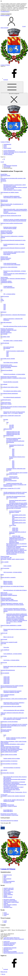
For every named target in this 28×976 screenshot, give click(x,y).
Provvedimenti (6, 348)
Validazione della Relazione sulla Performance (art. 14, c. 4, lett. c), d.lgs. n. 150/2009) (16, 616)
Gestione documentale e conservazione (9, 815)
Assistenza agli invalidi (8, 153)
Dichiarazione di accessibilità (10, 951)
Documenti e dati (7, 882)
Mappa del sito (4, 971)
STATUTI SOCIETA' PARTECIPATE (15, 351)
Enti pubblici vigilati (5, 336)
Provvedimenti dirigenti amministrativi (9, 393)
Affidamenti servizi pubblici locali (11, 478)
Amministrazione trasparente (9, 947)
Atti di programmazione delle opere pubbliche (11, 706)
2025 (4, 304)
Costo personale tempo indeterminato (11, 264)
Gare (7, 422)
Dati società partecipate (8, 347)
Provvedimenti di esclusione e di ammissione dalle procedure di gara (16, 544)
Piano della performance (6, 322)
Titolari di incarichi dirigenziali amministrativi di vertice (13, 240)
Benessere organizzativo (6, 332)
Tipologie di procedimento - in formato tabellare (14, 374)
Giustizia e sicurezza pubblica (10, 900)
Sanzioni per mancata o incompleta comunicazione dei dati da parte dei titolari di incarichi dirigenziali (14, 220)
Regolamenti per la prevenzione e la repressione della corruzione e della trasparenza (14, 782)
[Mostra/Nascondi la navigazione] (12, 87)
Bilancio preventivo (7, 581)
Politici (5, 880)
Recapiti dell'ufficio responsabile (10, 381)
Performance (3, 312)
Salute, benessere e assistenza (10, 904)
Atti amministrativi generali (9, 186)
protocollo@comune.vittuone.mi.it (11, 937)
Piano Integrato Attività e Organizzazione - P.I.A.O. (15, 792)
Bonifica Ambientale (11, 739)
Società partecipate (5, 343)
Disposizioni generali (5, 175)
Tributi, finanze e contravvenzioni (11, 902)
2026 (13, 455)
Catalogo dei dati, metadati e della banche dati (13, 799)
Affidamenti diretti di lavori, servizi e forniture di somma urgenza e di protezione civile (17, 540)
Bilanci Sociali (4, 592)
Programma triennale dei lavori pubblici (18, 503)
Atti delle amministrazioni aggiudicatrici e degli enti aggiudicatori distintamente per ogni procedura (15, 493)
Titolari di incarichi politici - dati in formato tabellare (15, 209)
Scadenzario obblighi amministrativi (11, 196)
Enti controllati (7, 166)
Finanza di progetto (7, 486)
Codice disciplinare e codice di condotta (12, 190)
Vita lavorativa (6, 890)
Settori (4, 876)
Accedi (2, 161)
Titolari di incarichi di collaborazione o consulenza (12, 236)
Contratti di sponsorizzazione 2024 (14, 483)
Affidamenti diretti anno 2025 (13, 433)
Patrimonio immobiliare (6, 598)
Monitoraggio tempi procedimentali (9, 376)
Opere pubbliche (4, 696)
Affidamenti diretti (7, 429)
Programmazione (10, 442)
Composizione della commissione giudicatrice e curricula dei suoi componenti (16, 547)
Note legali (5, 950)
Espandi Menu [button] (4, 174)
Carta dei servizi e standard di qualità (9, 642)
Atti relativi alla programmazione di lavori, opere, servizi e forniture (15, 497)
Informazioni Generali (8, 435)
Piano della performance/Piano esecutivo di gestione (15, 326)
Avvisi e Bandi (12, 525)
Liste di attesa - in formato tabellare (11, 660)
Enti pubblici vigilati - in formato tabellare (12, 340)
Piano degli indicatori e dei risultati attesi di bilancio (12, 586)
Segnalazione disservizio (9, 944)
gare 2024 (11, 427)
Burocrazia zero (4, 200)
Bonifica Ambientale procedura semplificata (16, 737)
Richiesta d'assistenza (8, 945)
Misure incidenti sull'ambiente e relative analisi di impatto (13, 741)
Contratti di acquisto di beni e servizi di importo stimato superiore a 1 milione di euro (16, 549)
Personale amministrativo (9, 881)
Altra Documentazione (11, 554)
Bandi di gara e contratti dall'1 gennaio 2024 (11, 415)
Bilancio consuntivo (7, 582)
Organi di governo (7, 874)
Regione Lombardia (5, 15)
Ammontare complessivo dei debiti (11, 692)
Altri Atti (8, 623)
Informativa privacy (7, 949)
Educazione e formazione (9, 899)
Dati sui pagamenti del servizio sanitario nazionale (12, 685)
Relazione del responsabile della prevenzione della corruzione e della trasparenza (14, 785)
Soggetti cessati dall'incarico (9, 213)
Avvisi (4, 915)
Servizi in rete (4, 662)
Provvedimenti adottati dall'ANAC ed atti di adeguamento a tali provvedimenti (13, 787)
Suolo (4, 735)
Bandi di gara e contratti (6, 403)
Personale (3, 237)
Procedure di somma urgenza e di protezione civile (14, 484)
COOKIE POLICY (5, 11)
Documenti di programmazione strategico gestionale (15, 187)
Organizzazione (4, 201)
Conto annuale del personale (9, 263)
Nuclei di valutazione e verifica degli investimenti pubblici (14, 698)
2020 (7, 352)
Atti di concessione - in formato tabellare (12, 572)
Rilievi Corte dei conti (8, 637)
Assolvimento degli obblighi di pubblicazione (16, 614)
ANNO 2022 (15, 528)
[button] (7, 144)
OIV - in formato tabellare (9, 294)
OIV (2, 290)
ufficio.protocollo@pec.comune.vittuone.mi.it (13, 939)
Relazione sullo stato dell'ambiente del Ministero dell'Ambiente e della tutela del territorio (11, 750)
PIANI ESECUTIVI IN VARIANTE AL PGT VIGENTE (14, 724)
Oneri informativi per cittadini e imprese (10, 192)
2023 (4, 307)
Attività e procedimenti (6, 367)
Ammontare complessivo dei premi (8, 330)
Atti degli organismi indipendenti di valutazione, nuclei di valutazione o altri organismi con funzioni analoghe (14, 610)
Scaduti (2, 300)
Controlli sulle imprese (6, 399)
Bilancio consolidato (8, 583)
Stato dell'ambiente (5, 731)
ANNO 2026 (6, 676)
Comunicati (6, 914)
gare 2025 (11, 426)
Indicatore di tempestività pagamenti (9, 687)
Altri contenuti (4, 770)
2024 (4, 305)
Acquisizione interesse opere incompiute (18, 472)
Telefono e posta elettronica (7, 232)
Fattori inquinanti (4, 742)
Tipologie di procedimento (6, 370)
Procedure (5, 419)
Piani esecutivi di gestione (6, 594)
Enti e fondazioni (7, 878)
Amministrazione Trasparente (10, 165)
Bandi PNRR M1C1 (8, 810)
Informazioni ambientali (6, 727)
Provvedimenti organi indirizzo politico (9, 387)
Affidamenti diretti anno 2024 (13, 434)
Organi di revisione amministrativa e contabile (11, 625)
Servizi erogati (4, 639)
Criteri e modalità (4, 561)
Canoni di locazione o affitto (7, 599)
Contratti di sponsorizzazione (10, 480)
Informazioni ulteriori (14, 542)
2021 (4, 309)
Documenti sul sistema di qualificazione (15, 441)
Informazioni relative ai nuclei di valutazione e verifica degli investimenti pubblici (13, 703)
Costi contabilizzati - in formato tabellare (12, 653)
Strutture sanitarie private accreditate (9, 751)
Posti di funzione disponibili (9, 253)
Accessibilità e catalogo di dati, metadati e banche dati (13, 795)
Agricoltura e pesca (7, 907)
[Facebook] (4, 159)
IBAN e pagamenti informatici (7, 694)
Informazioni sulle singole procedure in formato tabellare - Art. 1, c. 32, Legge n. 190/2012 (14, 412)
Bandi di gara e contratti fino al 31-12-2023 (10, 488)
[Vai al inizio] (1, 825)
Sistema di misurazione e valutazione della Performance (13, 314)
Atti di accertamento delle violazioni (11, 789)
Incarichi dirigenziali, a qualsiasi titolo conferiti (14, 251)
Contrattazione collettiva (6, 281)
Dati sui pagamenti (5, 673)
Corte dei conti (4, 633)
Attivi (2, 299)
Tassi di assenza (4, 277)
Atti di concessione (5, 568)
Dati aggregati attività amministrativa (9, 366)
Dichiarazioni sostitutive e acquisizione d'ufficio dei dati (13, 378)
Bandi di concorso (5, 296)
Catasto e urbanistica (8, 894)
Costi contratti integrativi (9, 287)
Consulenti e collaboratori (6, 233)
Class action (3, 643)
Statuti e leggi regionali (8, 188)
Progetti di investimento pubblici (13, 438)
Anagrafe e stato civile (8, 888)
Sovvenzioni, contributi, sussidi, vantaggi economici (12, 559)
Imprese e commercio (8, 892)
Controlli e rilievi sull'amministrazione (9, 600)
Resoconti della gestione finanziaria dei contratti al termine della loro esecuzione (15, 552)
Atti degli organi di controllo (9, 228)
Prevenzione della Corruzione (7, 772)
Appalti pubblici (7, 893)
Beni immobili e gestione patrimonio (9, 595)
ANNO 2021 (6, 683)
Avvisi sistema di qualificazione (16, 537)
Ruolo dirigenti (6, 254)
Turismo (5, 895)
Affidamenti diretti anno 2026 (13, 431)
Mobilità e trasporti (7, 897)
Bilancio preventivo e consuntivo (8, 577)
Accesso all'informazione (9, 150)
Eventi (4, 922)
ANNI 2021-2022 (16, 536)
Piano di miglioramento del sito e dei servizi (13, 952)
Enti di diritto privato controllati (8, 358)
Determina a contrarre (14, 512)
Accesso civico (4, 794)
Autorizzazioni (6, 906)
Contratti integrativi (7, 286)
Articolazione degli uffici (6, 230)
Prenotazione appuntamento (9, 942)
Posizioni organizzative (6, 258)
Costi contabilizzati (5, 649)
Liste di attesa (4, 656)
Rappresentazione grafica (6, 365)
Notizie (5, 912)
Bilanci (2, 574)
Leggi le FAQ (6, 941)
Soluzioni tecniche (13, 476)
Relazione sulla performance (7, 328)
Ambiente (5, 903)
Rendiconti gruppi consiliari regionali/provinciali (11, 223)
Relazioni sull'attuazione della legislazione (10, 746)
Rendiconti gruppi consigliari (10, 227)
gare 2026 (11, 425)
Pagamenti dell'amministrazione (8, 670)
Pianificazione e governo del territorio (9, 721)
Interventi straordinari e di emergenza (9, 760)
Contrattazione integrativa (6, 282)
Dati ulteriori (3, 803)
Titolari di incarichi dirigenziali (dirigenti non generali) (13, 247)
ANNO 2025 (6, 678)
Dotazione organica (5, 259)
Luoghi (5, 920)
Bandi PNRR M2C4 (8, 811)
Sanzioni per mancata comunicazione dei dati (11, 215)
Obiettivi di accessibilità (8, 801)
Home (4, 164)
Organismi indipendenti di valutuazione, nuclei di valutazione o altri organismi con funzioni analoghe (12, 604)
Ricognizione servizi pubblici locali (9, 813)
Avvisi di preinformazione (15, 510)
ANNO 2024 (15, 530)
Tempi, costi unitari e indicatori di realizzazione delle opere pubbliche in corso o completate (15, 718)
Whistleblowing (7, 790)
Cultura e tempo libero (8, 889)
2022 (4, 308)
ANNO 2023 (15, 529)
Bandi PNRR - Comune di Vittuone (9, 806)
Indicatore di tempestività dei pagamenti (12, 691)
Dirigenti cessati (4, 256)
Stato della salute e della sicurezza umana (10, 747)
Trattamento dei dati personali (7, 804)
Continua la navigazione (6, 14)
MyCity (3, 974)
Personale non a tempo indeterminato (9, 267)
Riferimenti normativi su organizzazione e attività (14, 184)
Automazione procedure (11, 474)
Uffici (4, 877)
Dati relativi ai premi (5, 331)
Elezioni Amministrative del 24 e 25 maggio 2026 (14, 151)
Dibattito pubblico (7, 479)
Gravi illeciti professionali (12, 439)
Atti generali (3, 180)
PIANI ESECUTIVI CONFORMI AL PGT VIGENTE (13, 725)
